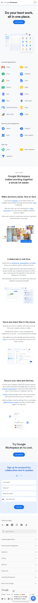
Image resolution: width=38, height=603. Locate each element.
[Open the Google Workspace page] (11, 2)
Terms (8, 595)
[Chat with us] (32, 598)
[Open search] (35, 2)
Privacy (3, 595)
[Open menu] (2, 2)
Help (33, 595)
